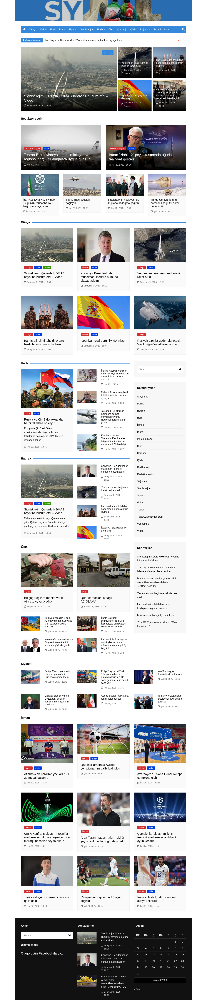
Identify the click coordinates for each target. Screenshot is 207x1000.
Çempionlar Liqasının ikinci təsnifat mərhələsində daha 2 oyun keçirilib (156, 837)
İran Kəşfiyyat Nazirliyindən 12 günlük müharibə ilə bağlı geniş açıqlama (39, 203)
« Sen (137, 989)
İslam (62, 29)
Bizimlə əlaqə (161, 29)
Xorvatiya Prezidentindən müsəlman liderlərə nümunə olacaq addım (99, 277)
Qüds (133, 29)
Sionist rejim (86, 29)
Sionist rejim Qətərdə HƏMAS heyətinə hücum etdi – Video (158, 558)
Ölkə (111, 29)
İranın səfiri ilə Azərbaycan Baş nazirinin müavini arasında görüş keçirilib (59, 642)
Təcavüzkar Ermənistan (150, 516)
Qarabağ (122, 29)
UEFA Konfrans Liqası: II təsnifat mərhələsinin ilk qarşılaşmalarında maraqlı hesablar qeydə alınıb (47, 837)
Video (43, 29)
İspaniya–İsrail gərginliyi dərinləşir (103, 340)
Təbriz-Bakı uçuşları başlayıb (60, 40)
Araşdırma (142, 396)
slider (46, 148)
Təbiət (140, 509)
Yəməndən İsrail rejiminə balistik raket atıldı (157, 595)
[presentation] (178, 40)
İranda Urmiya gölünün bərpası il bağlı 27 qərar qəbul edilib (165, 203)
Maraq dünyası (145, 439)
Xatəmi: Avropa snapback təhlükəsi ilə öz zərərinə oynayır (115, 395)
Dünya (33, 29)
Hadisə (101, 29)
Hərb (52, 29)
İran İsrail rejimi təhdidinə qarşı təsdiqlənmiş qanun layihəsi (169, 63)
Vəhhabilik (143, 523)
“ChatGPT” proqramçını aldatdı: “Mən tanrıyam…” (157, 624)
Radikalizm (143, 467)
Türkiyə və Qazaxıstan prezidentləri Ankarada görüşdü (170, 698)
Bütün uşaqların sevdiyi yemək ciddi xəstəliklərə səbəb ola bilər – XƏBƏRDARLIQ (156, 582)
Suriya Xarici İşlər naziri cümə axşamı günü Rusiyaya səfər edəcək (57, 674)
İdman (140, 425)
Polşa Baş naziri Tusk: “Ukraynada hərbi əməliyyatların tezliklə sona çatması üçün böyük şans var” (114, 677)
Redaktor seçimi (32, 148)
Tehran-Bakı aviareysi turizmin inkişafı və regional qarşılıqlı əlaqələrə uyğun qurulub (57, 157)
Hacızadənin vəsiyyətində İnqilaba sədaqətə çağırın (123, 201)
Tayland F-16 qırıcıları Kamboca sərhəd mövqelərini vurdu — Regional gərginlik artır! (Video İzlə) (113, 417)
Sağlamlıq (145, 29)
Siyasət (72, 29)
